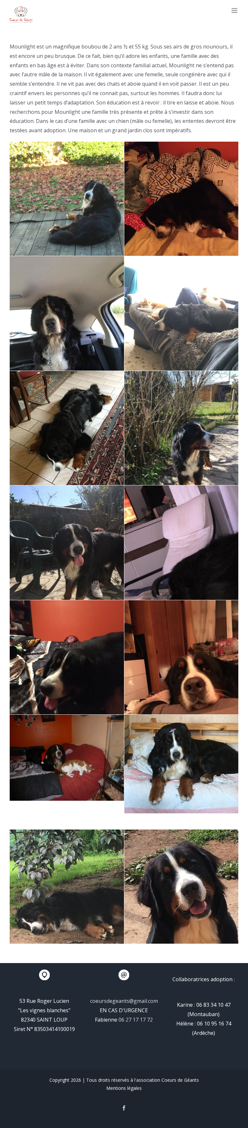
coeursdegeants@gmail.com (124, 1000)
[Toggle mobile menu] (235, 10)
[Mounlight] (67, 218)
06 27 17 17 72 (136, 1019)
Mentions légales (124, 1088)
